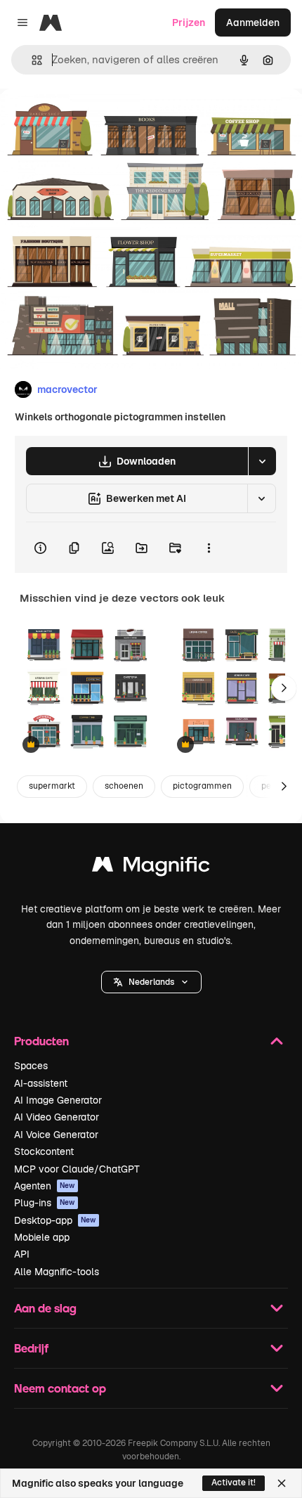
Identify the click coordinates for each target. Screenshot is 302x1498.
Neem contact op (60, 1388)
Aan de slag (45, 1307)
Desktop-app (55, 1220)
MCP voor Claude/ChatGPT (77, 1169)
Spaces (31, 1065)
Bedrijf (31, 1348)
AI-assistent (40, 1083)
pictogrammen (202, 786)
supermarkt (52, 786)
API (21, 1254)
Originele (92, 120)
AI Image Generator (58, 1100)
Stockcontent (44, 1151)
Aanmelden (253, 22)
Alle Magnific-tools (56, 1271)
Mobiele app (42, 1237)
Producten (41, 1040)
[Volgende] (283, 688)
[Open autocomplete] (31, 60)
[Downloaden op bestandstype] (262, 461)
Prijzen (188, 22)
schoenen (124, 786)
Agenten (44, 1186)
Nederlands (151, 982)
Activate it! (233, 1482)
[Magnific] (151, 868)
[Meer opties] (209, 548)
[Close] (281, 1483)
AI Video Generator (56, 1117)
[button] (151, 982)
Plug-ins (44, 1202)
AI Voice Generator (56, 1134)
